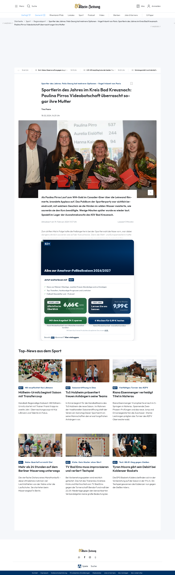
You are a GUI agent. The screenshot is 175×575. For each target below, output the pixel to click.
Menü (21, 6)
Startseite (18, 21)
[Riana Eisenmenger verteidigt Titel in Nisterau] (135, 370)
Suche (34, 6)
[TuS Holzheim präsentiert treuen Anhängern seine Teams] (88, 370)
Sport (28, 21)
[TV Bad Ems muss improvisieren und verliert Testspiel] (88, 445)
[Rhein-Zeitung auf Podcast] (95, 557)
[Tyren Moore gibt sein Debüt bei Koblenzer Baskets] (135, 445)
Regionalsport (40, 21)
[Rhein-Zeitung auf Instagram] (90, 557)
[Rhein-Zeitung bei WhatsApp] (79, 557)
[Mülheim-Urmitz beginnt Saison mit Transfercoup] (40, 370)
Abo (143, 6)
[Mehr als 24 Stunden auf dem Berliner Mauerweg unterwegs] (40, 445)
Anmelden (156, 6)
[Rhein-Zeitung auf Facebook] (84, 557)
